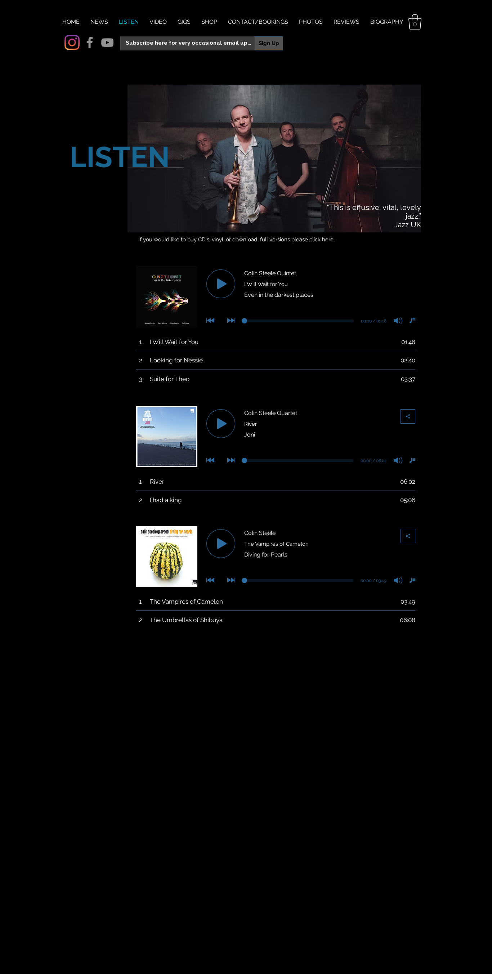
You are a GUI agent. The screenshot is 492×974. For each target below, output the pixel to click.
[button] (414, 22)
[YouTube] (107, 42)
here (328, 239)
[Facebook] (89, 42)
